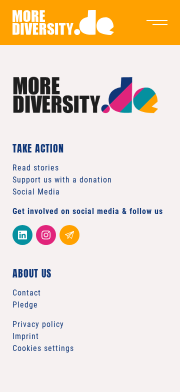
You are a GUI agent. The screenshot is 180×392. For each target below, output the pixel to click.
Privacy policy (38, 324)
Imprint (25, 336)
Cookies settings (43, 348)
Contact (26, 293)
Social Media (36, 191)
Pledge (25, 305)
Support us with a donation (62, 179)
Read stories (35, 167)
